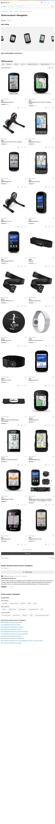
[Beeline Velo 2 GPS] (14, 328)
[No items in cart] (52, 3)
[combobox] (3, 64)
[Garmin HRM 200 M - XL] (14, 288)
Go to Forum (4, 568)
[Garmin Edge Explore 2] (14, 90)
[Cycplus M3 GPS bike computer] (14, 447)
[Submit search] (9, 6)
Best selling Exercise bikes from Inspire (11, 636)
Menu (4, 6)
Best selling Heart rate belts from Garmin (12, 627)
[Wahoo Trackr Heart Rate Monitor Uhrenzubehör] (14, 407)
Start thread (28, 572)
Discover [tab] (3, 20)
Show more (27, 553)
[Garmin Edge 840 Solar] (14, 487)
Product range (4, 11)
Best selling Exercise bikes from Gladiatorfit (12, 638)
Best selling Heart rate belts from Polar (11, 629)
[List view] (52, 68)
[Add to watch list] (22, 107)
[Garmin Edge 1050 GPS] (14, 249)
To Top (52, 558)
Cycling (16, 11)
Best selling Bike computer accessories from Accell (14, 634)
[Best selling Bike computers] (27, 38)
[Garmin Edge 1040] (14, 169)
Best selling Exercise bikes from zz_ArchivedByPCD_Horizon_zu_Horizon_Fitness (22, 640)
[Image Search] (52, 6)
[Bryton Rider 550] (14, 527)
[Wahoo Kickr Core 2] (14, 209)
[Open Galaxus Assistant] (49, 3)
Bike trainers (4, 138)
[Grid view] (49, 68)
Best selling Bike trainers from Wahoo (10, 625)
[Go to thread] (27, 581)
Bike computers (4, 99)
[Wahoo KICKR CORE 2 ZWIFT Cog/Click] (14, 130)
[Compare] (18, 107)
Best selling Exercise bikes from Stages (11, 643)
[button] (25, 99)
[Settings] (41, 3)
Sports (11, 11)
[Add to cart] (25, 107)
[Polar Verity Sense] (14, 368)
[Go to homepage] (5, 2)
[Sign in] (45, 2)
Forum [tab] (9, 20)
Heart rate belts (32, 257)
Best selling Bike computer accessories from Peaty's (14, 631)
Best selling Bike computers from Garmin (11, 622)
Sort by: (3, 67)
